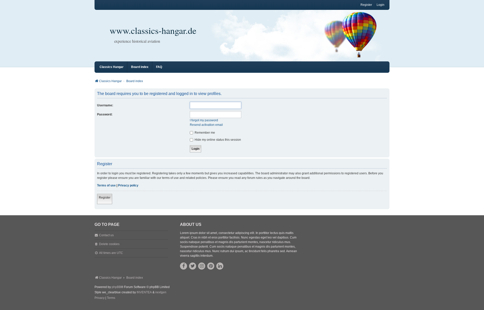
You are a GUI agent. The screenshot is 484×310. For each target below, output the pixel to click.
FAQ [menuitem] (159, 67)
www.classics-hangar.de (153, 30)
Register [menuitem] (366, 5)
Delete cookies (109, 244)
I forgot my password (204, 120)
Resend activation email (206, 125)
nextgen (160, 292)
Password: (104, 114)
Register (104, 197)
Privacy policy (128, 185)
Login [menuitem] (380, 5)
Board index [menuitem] (139, 67)
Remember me (204, 132)
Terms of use (106, 185)
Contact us (106, 235)
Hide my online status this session (217, 139)
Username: (105, 105)
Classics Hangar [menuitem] (112, 67)
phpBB (116, 287)
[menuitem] (100, 298)
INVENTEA (144, 292)
